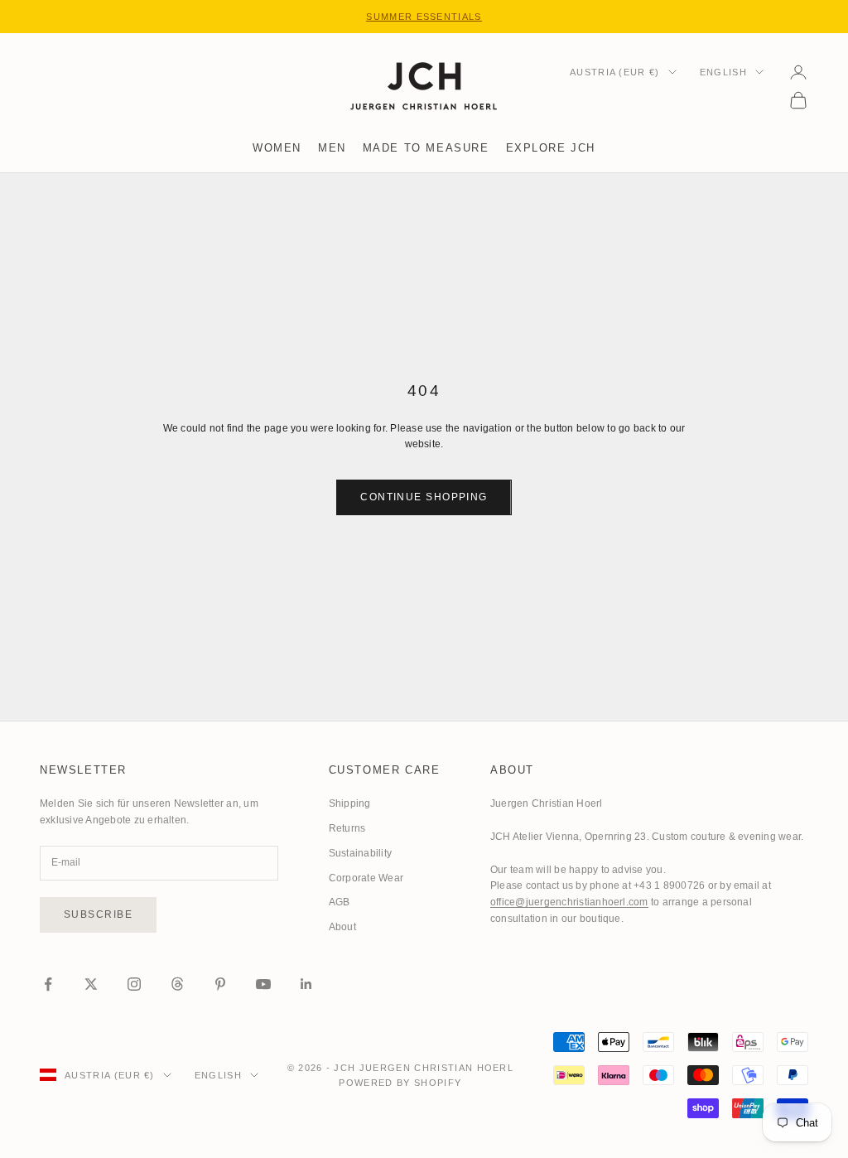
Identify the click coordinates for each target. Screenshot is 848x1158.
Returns (347, 828)
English (723, 72)
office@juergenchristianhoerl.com (569, 902)
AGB (339, 902)
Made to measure (426, 148)
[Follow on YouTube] (263, 984)
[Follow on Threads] (177, 984)
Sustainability (360, 853)
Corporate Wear (366, 878)
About (342, 927)
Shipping (350, 803)
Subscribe (98, 914)
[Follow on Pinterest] (220, 984)
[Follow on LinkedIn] (306, 984)
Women (277, 148)
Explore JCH (550, 148)
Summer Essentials (423, 17)
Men (332, 148)
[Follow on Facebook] (48, 984)
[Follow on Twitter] (91, 984)
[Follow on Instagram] (134, 984)
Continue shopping (423, 497)
